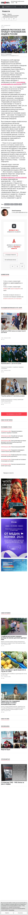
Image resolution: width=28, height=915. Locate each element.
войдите (5, 283)
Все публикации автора (10, 259)
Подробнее (11, 910)
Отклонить (20, 912)
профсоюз (7, 204)
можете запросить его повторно (12, 298)
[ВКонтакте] (4, 18)
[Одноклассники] (9, 18)
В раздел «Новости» (11, 254)
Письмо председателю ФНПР (18, 446)
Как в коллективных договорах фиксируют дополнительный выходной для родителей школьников (13, 442)
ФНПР (12, 204)
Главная (4, 14)
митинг (16, 204)
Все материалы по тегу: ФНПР (14, 414)
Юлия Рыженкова (16, 210)
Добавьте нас (13, 230)
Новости (9, 14)
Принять (7, 912)
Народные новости (15, 247)
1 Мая (20, 204)
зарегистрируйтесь (15, 283)
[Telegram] (13, 18)
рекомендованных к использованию (14, 177)
